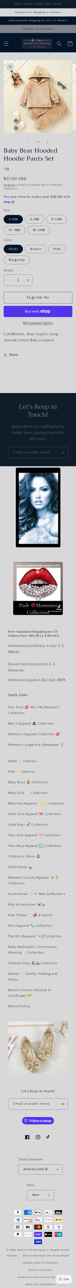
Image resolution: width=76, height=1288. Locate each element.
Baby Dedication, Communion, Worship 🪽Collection (33, 949)
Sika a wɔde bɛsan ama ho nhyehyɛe (45, 1255)
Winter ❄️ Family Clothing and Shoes (32, 976)
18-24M (39, 230)
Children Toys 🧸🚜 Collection (32, 963)
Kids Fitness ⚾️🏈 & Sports (30, 915)
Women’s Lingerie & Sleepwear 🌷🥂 (36, 747)
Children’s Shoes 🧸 (24, 856)
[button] (6, 43)
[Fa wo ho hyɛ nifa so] (47, 142)
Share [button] (13, 355)
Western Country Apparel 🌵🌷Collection (33, 880)
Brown (35, 249)
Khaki (13, 249)
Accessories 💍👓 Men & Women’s (36, 894)
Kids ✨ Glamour (21, 771)
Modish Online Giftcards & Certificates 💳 (29, 993)
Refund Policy (19, 1006)
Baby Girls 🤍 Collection (28, 793)
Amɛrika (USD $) (35, 1169)
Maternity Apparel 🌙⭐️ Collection (36, 803)
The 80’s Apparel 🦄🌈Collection (35, 936)
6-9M (34, 219)
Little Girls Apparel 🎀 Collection (34, 814)
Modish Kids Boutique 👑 (33, 1249)
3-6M (13, 219)
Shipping (9, 185)
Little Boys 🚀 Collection (28, 824)
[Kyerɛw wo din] (62, 452)
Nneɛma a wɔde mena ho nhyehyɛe (40, 1277)
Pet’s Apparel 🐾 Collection (30, 926)
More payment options (38, 323)
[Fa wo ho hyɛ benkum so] (28, 142)
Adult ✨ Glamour (22, 761)
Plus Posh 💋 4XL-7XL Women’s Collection (33, 710)
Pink (57, 249)
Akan (36, 1195)
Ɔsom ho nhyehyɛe (40, 1269)
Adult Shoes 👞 (20, 867)
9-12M (56, 219)
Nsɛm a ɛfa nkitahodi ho (40, 1284)
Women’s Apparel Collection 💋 (34, 734)
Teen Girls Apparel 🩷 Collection (34, 835)
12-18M (14, 230)
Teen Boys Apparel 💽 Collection (34, 846)
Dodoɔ (8, 270)
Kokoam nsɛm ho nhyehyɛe (40, 1262)
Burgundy (17, 260)
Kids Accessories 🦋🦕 (27, 904)
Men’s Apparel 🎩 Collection (31, 723)
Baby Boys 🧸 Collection (28, 782)
